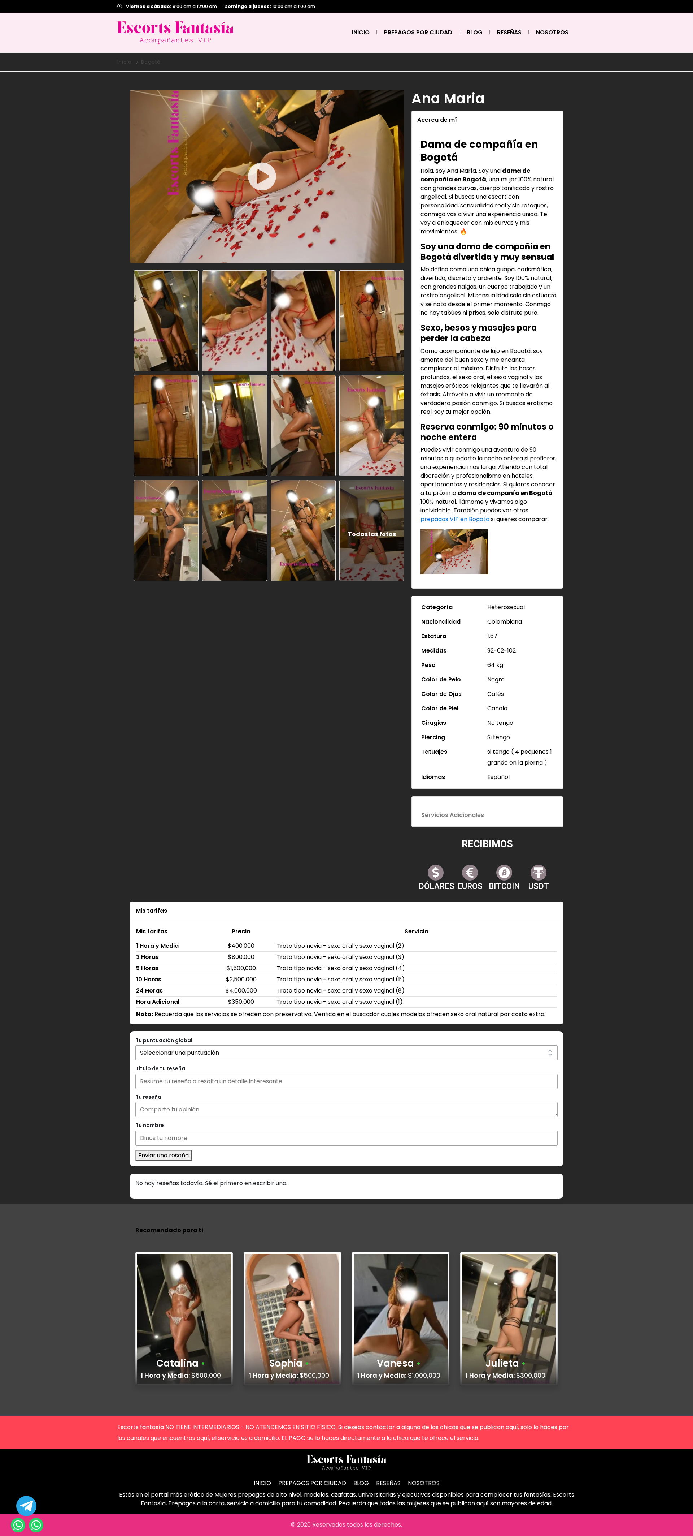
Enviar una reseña (163, 1155)
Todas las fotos (372, 534)
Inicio (124, 62)
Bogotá (151, 62)
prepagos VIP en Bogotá (454, 519)
